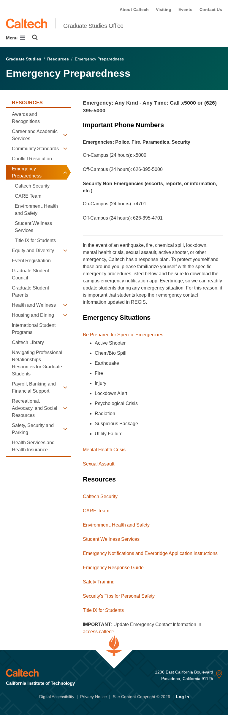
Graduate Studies (23, 59)
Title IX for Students (35, 240)
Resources (58, 59)
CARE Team (28, 196)
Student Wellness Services (33, 227)
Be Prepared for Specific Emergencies (123, 334)
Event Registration (31, 260)
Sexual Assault (98, 463)
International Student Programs (34, 329)
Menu (12, 37)
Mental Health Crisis (104, 449)
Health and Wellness (34, 305)
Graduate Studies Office (93, 26)
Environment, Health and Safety (36, 210)
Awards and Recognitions (26, 118)
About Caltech (134, 9)
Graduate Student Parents (30, 291)
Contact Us (211, 9)
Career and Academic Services (35, 135)
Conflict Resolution (32, 158)
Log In (182, 696)
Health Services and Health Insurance (33, 446)
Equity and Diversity (33, 250)
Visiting (163, 9)
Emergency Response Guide (113, 567)
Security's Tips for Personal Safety (119, 596)
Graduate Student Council (30, 274)
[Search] (35, 37)
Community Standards (35, 148)
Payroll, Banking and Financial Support (34, 387)
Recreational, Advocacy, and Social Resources (34, 408)
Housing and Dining (33, 315)
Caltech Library (28, 342)
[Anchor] (108, 110)
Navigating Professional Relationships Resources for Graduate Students (37, 363)
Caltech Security (32, 185)
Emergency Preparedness (27, 172)
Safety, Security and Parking (33, 429)
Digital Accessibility (56, 696)
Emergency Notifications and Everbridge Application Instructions (150, 553)
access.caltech (98, 631)
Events (185, 9)
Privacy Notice (93, 696)
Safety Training (99, 581)
